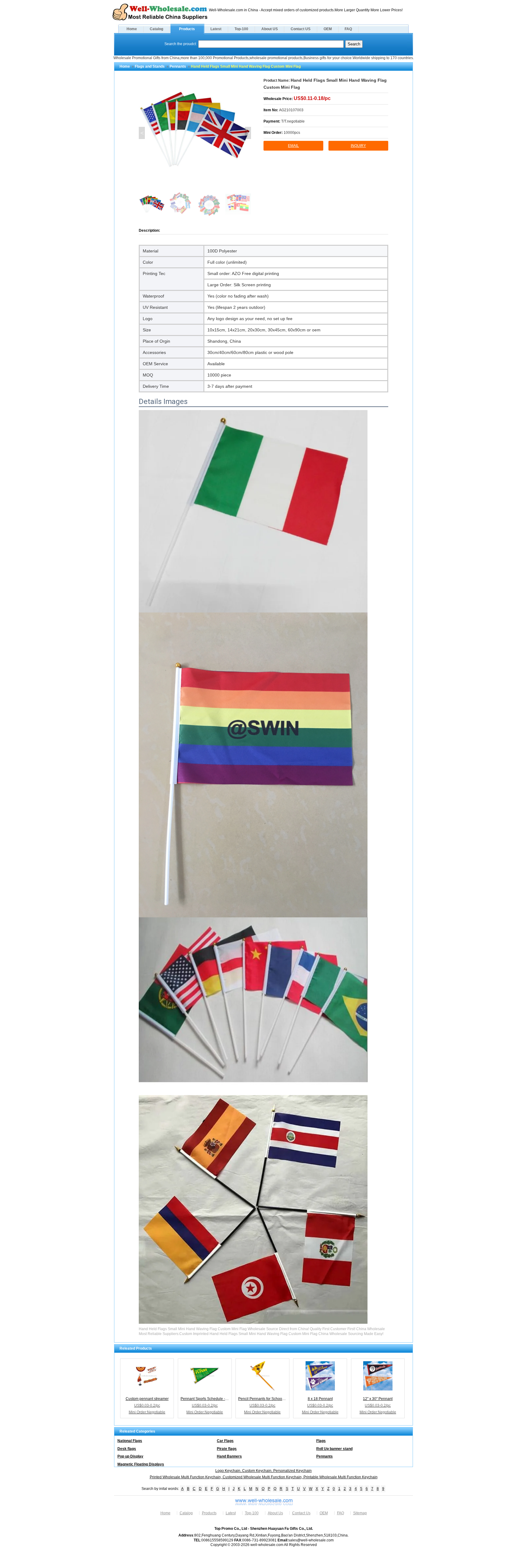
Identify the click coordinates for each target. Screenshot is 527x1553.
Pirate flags (227, 1449)
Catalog (156, 29)
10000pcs (292, 132)
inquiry (358, 146)
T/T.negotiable (293, 121)
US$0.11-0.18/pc (312, 98)
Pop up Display (130, 1456)
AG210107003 (291, 110)
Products (187, 29)
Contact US (300, 29)
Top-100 (241, 29)
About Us (275, 1513)
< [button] (142, 133)
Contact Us (301, 1513)
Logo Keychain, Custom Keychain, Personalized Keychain (263, 1471)
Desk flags (126, 1449)
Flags (321, 1441)
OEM (328, 29)
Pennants (178, 66)
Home (132, 29)
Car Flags (225, 1441)
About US (269, 29)
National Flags (129, 1441)
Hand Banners (229, 1456)
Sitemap (360, 1513)
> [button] (248, 133)
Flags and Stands (150, 66)
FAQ (348, 29)
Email (293, 146)
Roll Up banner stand (334, 1449)
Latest (215, 29)
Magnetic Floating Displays (140, 1464)
